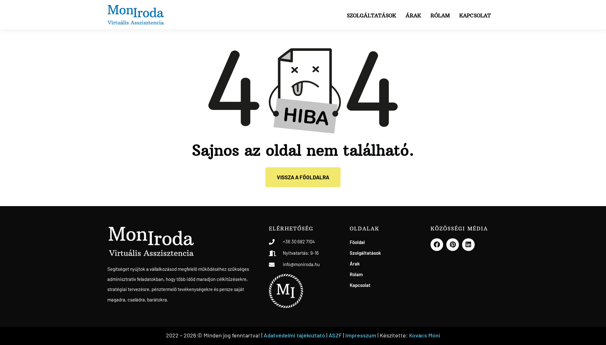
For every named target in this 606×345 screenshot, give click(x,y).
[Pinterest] (452, 244)
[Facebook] (437, 244)
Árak (413, 15)
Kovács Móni (424, 335)
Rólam (440, 15)
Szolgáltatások (371, 15)
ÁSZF (335, 335)
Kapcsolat (475, 15)
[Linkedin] (468, 244)
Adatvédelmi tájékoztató (294, 335)
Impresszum (361, 335)
